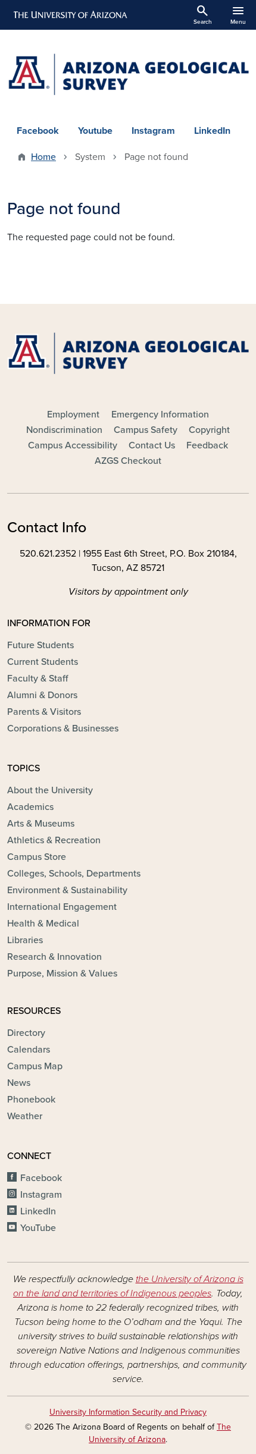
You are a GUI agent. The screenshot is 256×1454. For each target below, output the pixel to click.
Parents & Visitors (44, 712)
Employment (73, 414)
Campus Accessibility (72, 445)
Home (43, 157)
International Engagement (62, 907)
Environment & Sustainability (67, 890)
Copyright (209, 430)
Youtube (95, 131)
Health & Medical (43, 923)
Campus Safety (145, 430)
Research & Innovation (54, 957)
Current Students (42, 662)
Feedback (207, 445)
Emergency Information (160, 414)
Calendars (28, 1050)
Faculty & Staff (37, 678)
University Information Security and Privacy (128, 1412)
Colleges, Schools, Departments (74, 874)
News (18, 1083)
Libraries (25, 940)
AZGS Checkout (128, 461)
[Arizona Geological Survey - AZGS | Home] (128, 74)
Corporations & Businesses (62, 728)
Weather (24, 1116)
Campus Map (35, 1066)
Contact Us (152, 445)
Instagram (153, 131)
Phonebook (31, 1100)
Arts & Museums (40, 824)
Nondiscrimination (64, 430)
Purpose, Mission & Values (62, 973)
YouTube (38, 1228)
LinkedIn (212, 131)
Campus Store (36, 857)
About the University (50, 790)
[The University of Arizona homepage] (69, 15)
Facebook (38, 131)
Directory (26, 1033)
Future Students (40, 645)
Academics (30, 807)
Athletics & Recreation (54, 840)
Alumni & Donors (42, 695)
